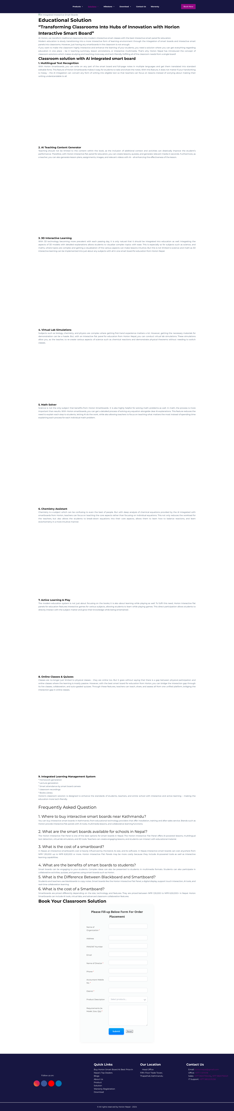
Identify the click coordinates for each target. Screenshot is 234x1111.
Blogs (96, 1076)
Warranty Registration (104, 1089)
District (90, 991)
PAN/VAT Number (95, 947)
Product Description (96, 999)
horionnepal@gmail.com (207, 1069)
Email (89, 955)
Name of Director (95, 963)
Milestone (108, 6)
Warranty (155, 6)
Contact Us (141, 6)
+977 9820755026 (202, 1076)
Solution (98, 1085)
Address (90, 938)
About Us (98, 1079)
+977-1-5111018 (201, 1073)
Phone (90, 971)
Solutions (92, 6)
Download (124, 6)
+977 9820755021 (220, 1076)
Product (98, 1082)
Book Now (188, 6)
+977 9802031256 (207, 1079)
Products (77, 6)
